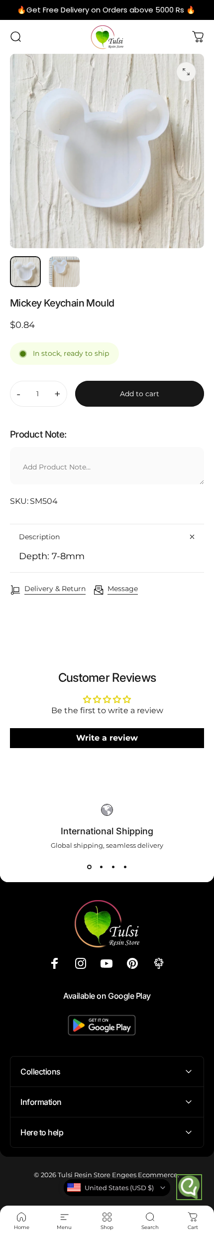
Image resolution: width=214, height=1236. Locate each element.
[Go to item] (25, 271)
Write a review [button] (107, 738)
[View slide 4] (125, 867)
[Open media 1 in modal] (186, 72)
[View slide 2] (101, 867)
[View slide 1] (89, 867)
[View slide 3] (113, 867)
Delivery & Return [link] (55, 589)
